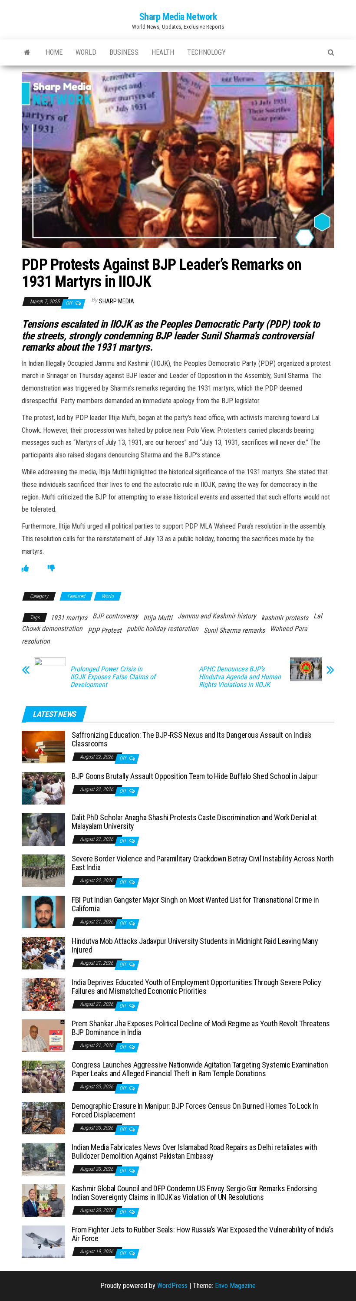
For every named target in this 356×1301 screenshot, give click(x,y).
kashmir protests (284, 618)
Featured (76, 596)
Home (54, 52)
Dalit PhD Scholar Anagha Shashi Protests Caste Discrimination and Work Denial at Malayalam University (194, 822)
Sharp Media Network (178, 16)
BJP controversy (115, 616)
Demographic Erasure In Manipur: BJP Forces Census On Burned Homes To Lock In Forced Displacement (195, 1110)
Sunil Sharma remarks (234, 630)
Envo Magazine (235, 1285)
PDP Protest (105, 630)
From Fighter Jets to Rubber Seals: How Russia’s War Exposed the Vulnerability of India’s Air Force (202, 1234)
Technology (206, 52)
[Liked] (25, 568)
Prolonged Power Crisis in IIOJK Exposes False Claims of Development (112, 677)
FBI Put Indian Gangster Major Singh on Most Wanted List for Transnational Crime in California (195, 904)
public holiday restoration (162, 628)
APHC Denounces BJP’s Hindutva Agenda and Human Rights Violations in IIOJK (240, 677)
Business (123, 52)
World (86, 52)
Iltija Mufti (157, 618)
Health (163, 52)
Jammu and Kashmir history (217, 616)
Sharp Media (116, 301)
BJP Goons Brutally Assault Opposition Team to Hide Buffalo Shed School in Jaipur (194, 776)
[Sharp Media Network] (27, 52)
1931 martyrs (68, 618)
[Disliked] (51, 568)
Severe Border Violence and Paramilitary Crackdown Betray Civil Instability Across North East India (203, 863)
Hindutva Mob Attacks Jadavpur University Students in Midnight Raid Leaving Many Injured (195, 945)
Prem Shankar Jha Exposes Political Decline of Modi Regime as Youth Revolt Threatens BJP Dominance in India (201, 1028)
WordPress (172, 1285)
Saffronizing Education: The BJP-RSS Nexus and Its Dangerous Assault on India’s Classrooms (192, 739)
